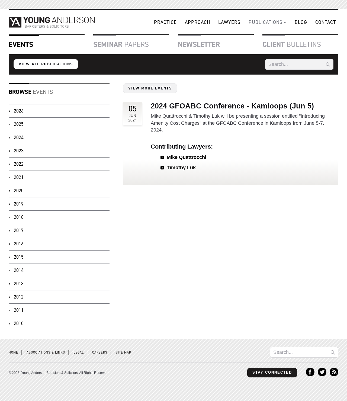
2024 (19, 137)
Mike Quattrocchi (186, 157)
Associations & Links (46, 352)
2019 (19, 204)
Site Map (123, 352)
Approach (197, 22)
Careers (99, 352)
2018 (19, 217)
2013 (19, 283)
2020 (19, 190)
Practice (165, 22)
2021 (19, 177)
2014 (19, 270)
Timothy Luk (181, 167)
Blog (301, 22)
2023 (19, 150)
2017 (19, 230)
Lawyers (229, 22)
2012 (19, 297)
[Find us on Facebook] (310, 374)
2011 (19, 310)
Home (13, 352)
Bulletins (291, 44)
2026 (19, 111)
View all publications (46, 64)
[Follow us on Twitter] (322, 374)
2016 (19, 243)
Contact (325, 22)
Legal (78, 352)
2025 (19, 124)
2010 (19, 323)
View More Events (150, 88)
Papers (121, 44)
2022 (19, 164)
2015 (19, 257)
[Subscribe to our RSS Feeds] (334, 374)
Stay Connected (272, 372)
